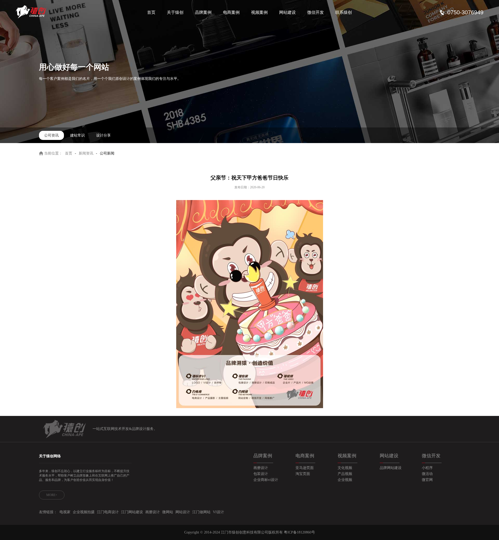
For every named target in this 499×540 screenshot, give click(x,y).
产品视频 (345, 474)
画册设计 (260, 468)
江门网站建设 (132, 512)
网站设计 (182, 512)
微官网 (427, 480)
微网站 (167, 512)
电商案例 (231, 12)
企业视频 (345, 480)
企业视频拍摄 (84, 512)
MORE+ (51, 495)
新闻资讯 (86, 153)
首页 (151, 12)
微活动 (427, 474)
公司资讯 (51, 135)
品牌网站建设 (391, 468)
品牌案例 (203, 12)
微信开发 (315, 12)
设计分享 (103, 135)
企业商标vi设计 (265, 480)
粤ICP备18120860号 (299, 532)
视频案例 (259, 12)
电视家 (65, 512)
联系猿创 (343, 12)
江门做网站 (201, 512)
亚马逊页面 (305, 468)
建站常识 (77, 135)
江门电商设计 (108, 512)
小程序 (427, 468)
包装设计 (260, 474)
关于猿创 (175, 12)
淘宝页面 (303, 474)
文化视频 (345, 468)
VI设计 (218, 512)
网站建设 (287, 12)
